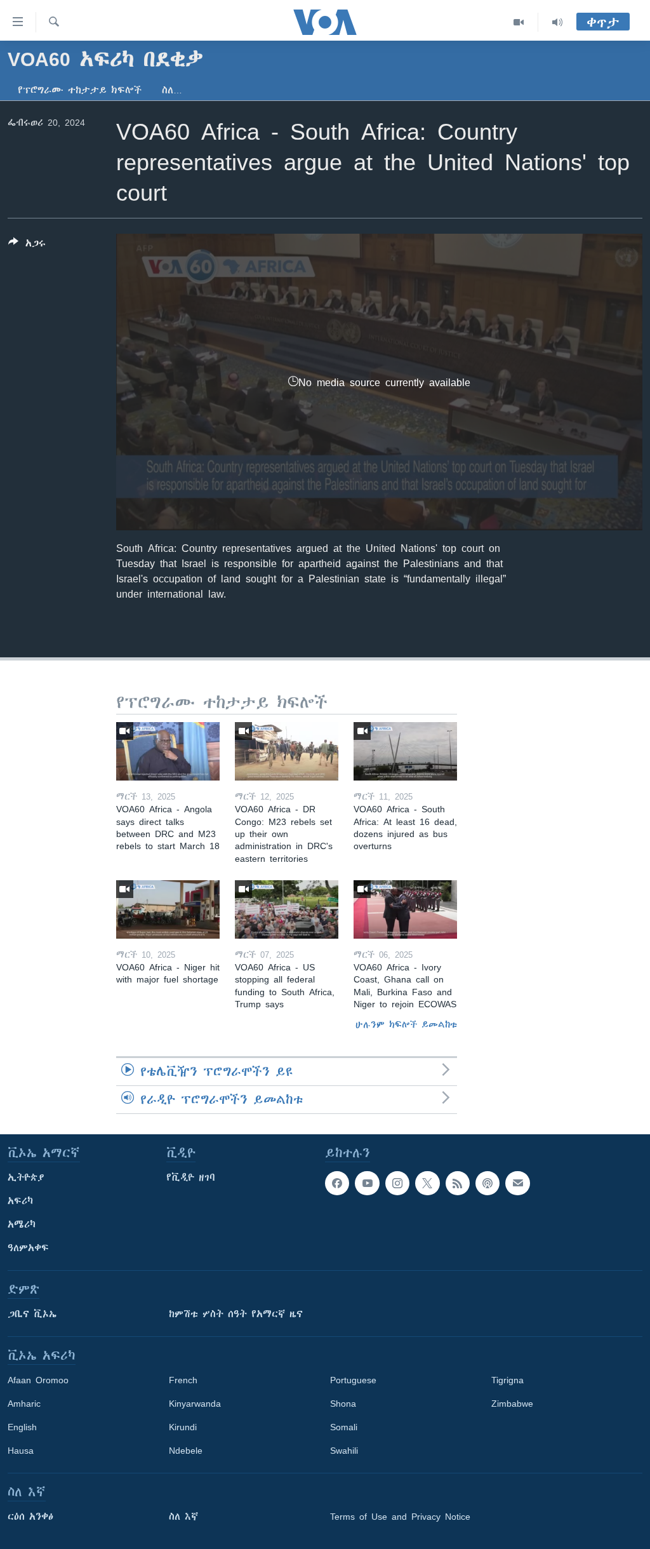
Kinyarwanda (195, 1403)
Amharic (24, 1403)
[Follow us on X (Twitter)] (427, 1183)
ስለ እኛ (183, 1516)
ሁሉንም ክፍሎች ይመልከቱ (406, 1024)
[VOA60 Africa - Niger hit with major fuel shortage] (168, 909)
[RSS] (458, 1183)
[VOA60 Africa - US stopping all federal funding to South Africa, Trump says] (286, 909)
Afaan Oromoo (38, 1380)
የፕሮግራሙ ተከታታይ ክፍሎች (80, 90)
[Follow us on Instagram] (397, 1183)
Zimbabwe (512, 1403)
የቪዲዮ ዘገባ (190, 1177)
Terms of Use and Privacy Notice (400, 1516)
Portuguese (353, 1380)
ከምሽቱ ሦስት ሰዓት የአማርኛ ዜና (236, 1314)
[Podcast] (487, 1183)
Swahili (344, 1450)
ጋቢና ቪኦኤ (32, 1314)
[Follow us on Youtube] (367, 1183)
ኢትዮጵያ (26, 1177)
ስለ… (172, 90)
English (22, 1427)
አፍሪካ (20, 1201)
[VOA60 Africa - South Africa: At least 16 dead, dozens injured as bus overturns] (405, 751)
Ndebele (185, 1450)
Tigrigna (507, 1380)
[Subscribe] (517, 1183)
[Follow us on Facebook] (337, 1183)
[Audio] (557, 22)
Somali (343, 1427)
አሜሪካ (22, 1224)
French (183, 1380)
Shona (343, 1403)
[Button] (27, 245)
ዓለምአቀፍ (28, 1248)
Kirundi (183, 1427)
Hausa (21, 1450)
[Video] (519, 22)
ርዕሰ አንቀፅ (30, 1516)
